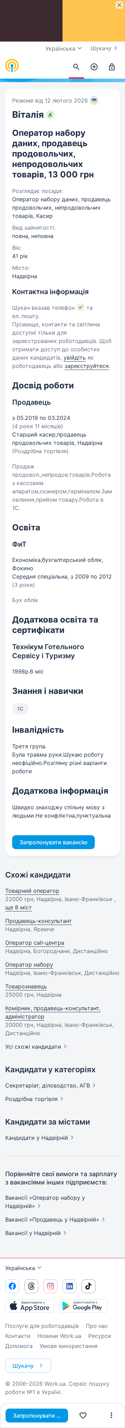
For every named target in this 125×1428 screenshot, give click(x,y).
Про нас (97, 1325)
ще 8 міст (18, 907)
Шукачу (101, 48)
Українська (20, 1267)
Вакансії (33, 1232)
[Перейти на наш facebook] (12, 1286)
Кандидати (36, 1137)
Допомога (19, 1345)
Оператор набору (29, 964)
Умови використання (69, 1345)
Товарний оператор (32, 890)
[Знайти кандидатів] (76, 67)
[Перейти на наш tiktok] (88, 1286)
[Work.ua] (12, 66)
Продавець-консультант (38, 920)
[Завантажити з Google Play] (83, 1306)
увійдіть (75, 357)
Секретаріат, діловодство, (47, 1085)
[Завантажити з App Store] (29, 1306)
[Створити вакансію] (94, 67)
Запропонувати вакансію (40, 1415)
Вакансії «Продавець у (52, 1219)
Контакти (18, 1335)
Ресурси (99, 1335)
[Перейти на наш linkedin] (69, 1286)
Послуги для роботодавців (42, 1325)
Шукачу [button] (23, 1365)
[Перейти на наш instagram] (50, 1286)
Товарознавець (26, 986)
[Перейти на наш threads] (31, 1286)
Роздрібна (31, 1098)
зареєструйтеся (87, 365)
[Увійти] (112, 67)
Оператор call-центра (34, 942)
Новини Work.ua (59, 1335)
